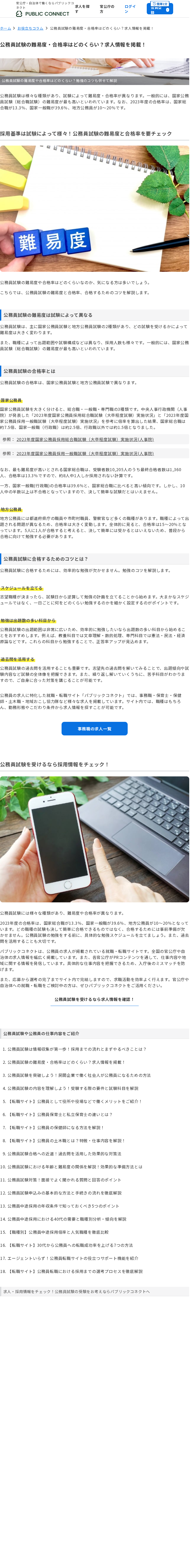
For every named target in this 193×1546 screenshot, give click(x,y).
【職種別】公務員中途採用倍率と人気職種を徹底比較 (58, 1232)
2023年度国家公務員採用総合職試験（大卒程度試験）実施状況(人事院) (85, 439)
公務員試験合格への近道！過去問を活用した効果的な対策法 (65, 1154)
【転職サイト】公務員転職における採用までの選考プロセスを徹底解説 (75, 1271)
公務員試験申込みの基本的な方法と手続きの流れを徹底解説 (65, 1193)
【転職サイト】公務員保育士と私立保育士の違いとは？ (60, 1114)
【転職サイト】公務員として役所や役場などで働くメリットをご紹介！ (75, 1101)
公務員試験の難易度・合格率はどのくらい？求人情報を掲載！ (67, 1062)
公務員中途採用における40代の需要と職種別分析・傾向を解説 (67, 1219)
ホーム (5, 28)
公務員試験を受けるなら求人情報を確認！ (95, 999)
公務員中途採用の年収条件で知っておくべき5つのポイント (64, 1206)
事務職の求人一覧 (94, 729)
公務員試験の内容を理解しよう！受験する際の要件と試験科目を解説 (73, 1088)
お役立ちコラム (30, 28)
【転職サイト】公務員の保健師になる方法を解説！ (56, 1127)
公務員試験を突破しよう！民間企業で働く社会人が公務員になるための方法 (79, 1075)
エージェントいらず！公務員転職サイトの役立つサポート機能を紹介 (73, 1258)
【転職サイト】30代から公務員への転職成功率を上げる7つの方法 (70, 1245)
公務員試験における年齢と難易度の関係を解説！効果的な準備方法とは (75, 1167)
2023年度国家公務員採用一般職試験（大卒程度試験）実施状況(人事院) (85, 453)
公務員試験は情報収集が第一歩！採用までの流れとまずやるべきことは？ (77, 1049)
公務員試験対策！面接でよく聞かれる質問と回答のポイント (65, 1180)
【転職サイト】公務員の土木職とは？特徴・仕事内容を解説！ (67, 1140)
